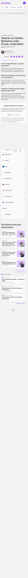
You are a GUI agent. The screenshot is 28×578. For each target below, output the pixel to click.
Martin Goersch (9, 51)
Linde (18, 70)
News (9, 13)
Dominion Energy (9, 202)
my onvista (13, 7)
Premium (19, 7)
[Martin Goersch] (3, 52)
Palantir (18, 93)
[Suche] (24, 7)
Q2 (5, 208)
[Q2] (3, 208)
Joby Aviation (8, 196)
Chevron (7, 184)
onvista (3, 47)
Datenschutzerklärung (13, 121)
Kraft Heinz (8, 172)
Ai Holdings (8, 214)
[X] (19, 57)
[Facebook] (14, 57)
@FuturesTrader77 (11, 53)
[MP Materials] (3, 178)
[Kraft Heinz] (3, 172)
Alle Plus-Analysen (20, 303)
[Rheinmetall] (3, 155)
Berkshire (3, 83)
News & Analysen (4, 13)
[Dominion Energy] (3, 202)
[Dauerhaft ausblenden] (24, 60)
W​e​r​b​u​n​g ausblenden (18, 23)
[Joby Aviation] (3, 196)
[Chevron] (3, 184)
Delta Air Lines (8, 190)
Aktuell (7, 7)
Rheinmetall (8, 154)
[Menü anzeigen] (2, 7)
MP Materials (8, 178)
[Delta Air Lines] (3, 190)
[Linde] (3, 166)
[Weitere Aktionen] (24, 157)
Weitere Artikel (20, 271)
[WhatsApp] (17, 57)
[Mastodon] (11, 57)
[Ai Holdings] (3, 214)
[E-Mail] (22, 57)
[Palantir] (3, 160)
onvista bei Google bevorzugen (10, 60)
